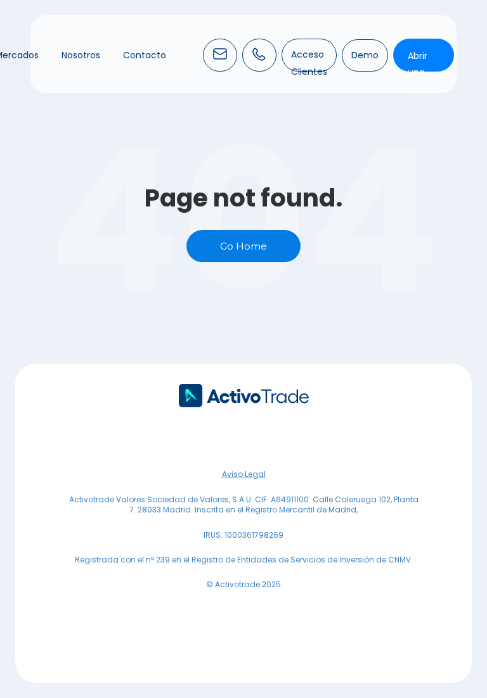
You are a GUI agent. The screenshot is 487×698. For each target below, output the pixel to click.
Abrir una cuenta (424, 72)
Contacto (144, 55)
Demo (365, 55)
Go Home (243, 246)
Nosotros (81, 55)
